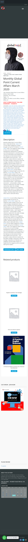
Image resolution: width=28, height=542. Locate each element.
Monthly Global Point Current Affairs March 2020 (13, 122)
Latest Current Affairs (8, 117)
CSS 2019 (15, 109)
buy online (21, 108)
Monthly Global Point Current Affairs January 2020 (13, 120)
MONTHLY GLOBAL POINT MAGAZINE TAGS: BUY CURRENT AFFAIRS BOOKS (12, 124)
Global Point (6, 115)
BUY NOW (20, 249)
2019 (7, 108)
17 (3, 494)
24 (3, 495)
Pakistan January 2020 (15, 127)
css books (19, 109)
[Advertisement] (14, 24)
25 (6, 495)
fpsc (18, 114)
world (17, 128)
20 (14, 494)
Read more (14, 295)
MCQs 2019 (20, 117)
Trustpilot (3, 466)
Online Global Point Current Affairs (15, 125)
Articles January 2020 (13, 108)
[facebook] (20, 540)
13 (14, 492)
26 (10, 495)
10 (3, 492)
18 (6, 494)
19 (10, 494)
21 (17, 494)
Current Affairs (11, 172)
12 (10, 492)
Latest (22, 116)
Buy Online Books (7, 109)
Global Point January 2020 (9, 116)
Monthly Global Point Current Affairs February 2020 (13, 119)
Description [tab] (7, 132)
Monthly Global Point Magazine (15, 107)
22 (21, 494)
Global (20, 114)
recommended (6, 128)
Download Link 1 (9, 249)
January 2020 (18, 116)
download (13, 114)
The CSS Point (13, 128)
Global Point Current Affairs (16, 115)
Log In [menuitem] (2, 1)
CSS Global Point (14, 111)
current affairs (17, 113)
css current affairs (14, 110)
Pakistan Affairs (7, 127)
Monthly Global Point (8, 118)
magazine (16, 117)
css (12, 109)
